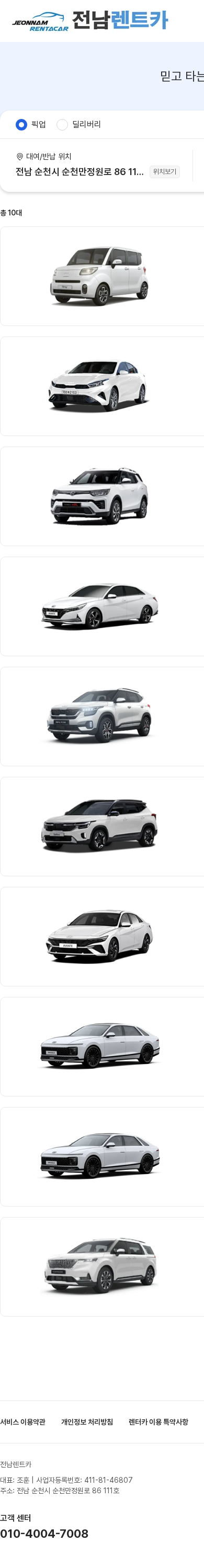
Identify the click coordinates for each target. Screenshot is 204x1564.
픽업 (38, 124)
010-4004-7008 (44, 1533)
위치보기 (164, 172)
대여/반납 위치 (49, 156)
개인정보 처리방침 (87, 1422)
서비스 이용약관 (23, 1422)
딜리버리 (86, 124)
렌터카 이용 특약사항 (158, 1422)
